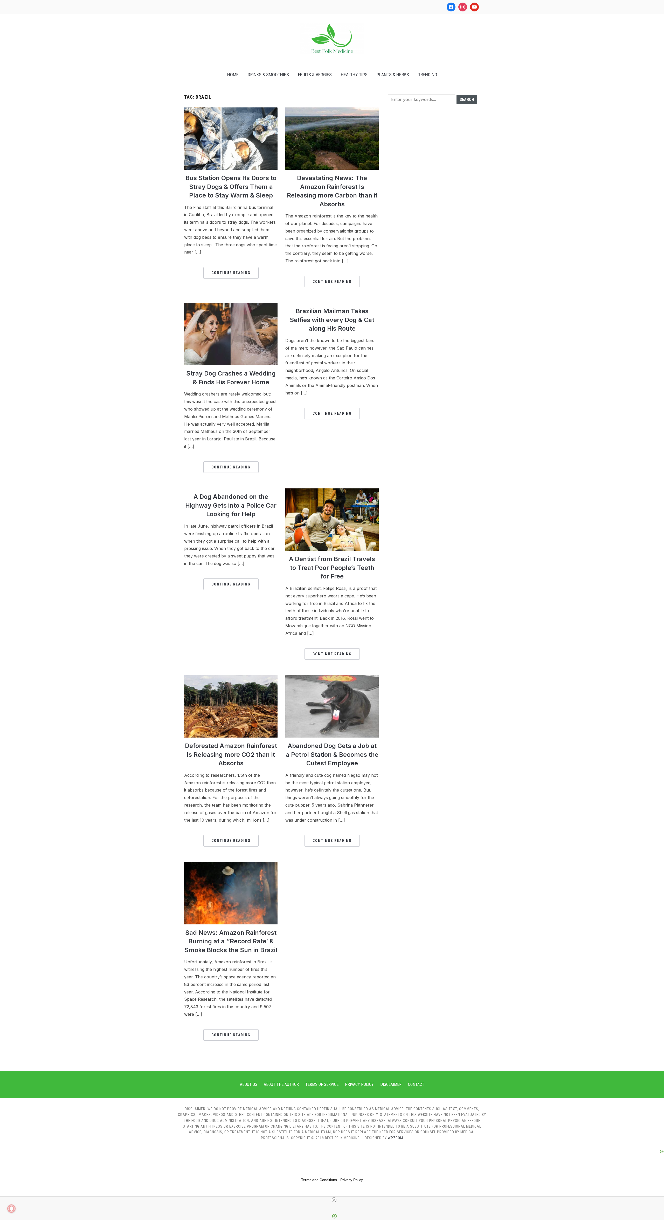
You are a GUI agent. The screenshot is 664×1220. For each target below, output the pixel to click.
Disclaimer (391, 1084)
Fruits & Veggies (315, 74)
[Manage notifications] (11, 1208)
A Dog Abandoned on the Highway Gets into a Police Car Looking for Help (230, 505)
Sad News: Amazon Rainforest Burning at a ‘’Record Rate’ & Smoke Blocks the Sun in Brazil (230, 941)
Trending (427, 74)
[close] (334, 1199)
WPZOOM (395, 1138)
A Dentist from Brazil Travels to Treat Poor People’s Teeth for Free (332, 567)
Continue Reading (231, 273)
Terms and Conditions (319, 1180)
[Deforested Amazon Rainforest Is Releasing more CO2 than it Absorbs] (231, 678)
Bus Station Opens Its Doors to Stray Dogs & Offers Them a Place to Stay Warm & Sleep (230, 186)
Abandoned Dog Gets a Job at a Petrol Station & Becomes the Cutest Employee (332, 754)
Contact (416, 1084)
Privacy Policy (359, 1084)
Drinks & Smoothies (268, 74)
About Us (248, 1084)
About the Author (281, 1084)
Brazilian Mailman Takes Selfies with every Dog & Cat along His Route (332, 319)
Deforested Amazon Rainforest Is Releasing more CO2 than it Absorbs (231, 754)
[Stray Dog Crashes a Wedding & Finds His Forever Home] (231, 306)
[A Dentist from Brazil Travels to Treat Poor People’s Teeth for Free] (332, 491)
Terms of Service (321, 1084)
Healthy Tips (354, 74)
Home (233, 74)
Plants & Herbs (393, 74)
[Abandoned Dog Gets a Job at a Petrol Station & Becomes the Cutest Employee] (332, 678)
